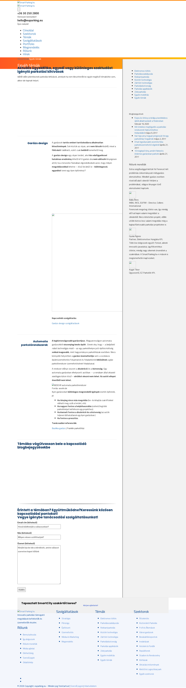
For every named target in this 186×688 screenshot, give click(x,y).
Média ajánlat (29, 648)
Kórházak (143, 660)
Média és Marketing (70, 637)
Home (20, 59)
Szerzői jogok (29, 658)
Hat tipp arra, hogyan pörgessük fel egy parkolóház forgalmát (152, 137)
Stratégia (66, 618)
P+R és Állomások (147, 628)
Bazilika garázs (58, 428)
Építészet (66, 628)
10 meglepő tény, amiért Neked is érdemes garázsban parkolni (149, 152)
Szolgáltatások (32, 40)
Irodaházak (144, 642)
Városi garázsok (146, 632)
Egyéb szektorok (146, 674)
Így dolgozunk (29, 639)
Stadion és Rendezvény (149, 655)
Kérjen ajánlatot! (90, 605)
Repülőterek (144, 651)
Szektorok (29, 34)
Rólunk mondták (30, 644)
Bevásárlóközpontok (148, 637)
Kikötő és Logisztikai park (150, 669)
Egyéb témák (140, 98)
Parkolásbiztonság (143, 86)
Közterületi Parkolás (148, 623)
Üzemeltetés (67, 632)
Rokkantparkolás (142, 77)
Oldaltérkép (28, 662)
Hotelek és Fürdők (147, 646)
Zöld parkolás (140, 92)
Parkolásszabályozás (144, 74)
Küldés (22, 590)
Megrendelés (31, 47)
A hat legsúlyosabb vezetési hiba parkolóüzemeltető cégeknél (149, 143)
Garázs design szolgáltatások (65, 323)
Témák (27, 37)
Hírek (26, 54)
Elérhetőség (28, 653)
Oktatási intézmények (149, 665)
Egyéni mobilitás (142, 95)
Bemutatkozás (29, 635)
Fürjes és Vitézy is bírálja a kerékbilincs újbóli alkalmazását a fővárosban (151, 119)
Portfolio (28, 44)
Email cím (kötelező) (27, 522)
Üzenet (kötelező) (26, 543)
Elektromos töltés (142, 71)
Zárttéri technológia (143, 83)
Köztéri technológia (143, 80)
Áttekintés (144, 618)
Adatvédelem (90, 686)
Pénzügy (65, 623)
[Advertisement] (67, 112)
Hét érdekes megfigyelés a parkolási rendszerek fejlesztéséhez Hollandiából (150, 130)
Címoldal (28, 30)
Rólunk (27, 51)
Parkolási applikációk (143, 89)
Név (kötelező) (24, 533)
